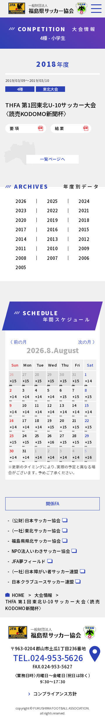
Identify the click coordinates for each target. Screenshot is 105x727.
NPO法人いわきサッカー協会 (41, 551)
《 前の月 (17, 341)
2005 (20, 267)
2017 (20, 229)
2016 (52, 229)
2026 (20, 201)
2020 (20, 220)
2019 (52, 220)
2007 (52, 258)
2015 (83, 229)
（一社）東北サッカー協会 (36, 531)
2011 (20, 248)
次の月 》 (87, 341)
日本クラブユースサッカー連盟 (43, 582)
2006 (83, 258)
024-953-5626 (56, 657)
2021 (83, 210)
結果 (60, 128)
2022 (52, 210)
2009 (83, 248)
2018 (83, 220)
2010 (52, 248)
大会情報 (43, 595)
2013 (52, 239)
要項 (15, 128)
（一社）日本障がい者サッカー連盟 (45, 571)
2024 (83, 201)
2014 (20, 239)
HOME (18, 595)
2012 (83, 239)
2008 (20, 258)
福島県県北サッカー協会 (36, 541)
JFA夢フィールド (29, 561)
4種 (20, 89)
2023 (20, 210)
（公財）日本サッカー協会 (36, 520)
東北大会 (50, 89)
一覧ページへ (52, 159)
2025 (52, 201)
